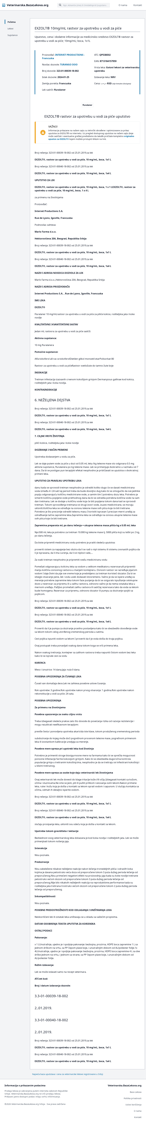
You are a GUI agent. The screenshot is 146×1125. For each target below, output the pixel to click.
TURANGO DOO (69, 64)
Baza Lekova (135, 1092)
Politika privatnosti (132, 1098)
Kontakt (137, 5)
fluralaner (87, 105)
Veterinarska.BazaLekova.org (27, 5)
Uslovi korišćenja (133, 1104)
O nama (123, 5)
